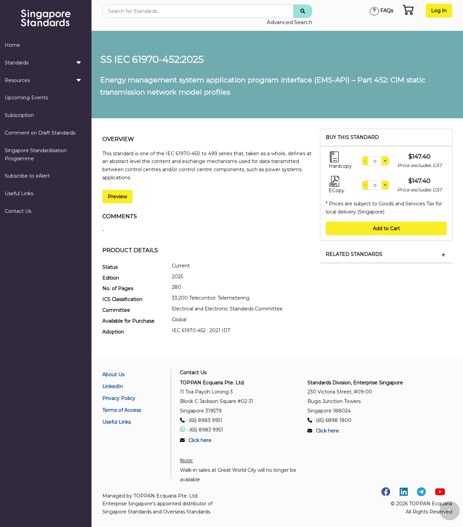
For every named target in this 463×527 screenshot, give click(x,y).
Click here (200, 440)
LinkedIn (112, 386)
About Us (113, 374)
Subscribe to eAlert (27, 176)
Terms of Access (121, 410)
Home (12, 45)
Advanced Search (289, 22)
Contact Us (18, 211)
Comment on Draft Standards (40, 133)
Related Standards (354, 254)
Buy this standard (352, 137)
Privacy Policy (118, 398)
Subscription (19, 115)
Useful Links (19, 193)
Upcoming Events (26, 98)
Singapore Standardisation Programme (36, 154)
